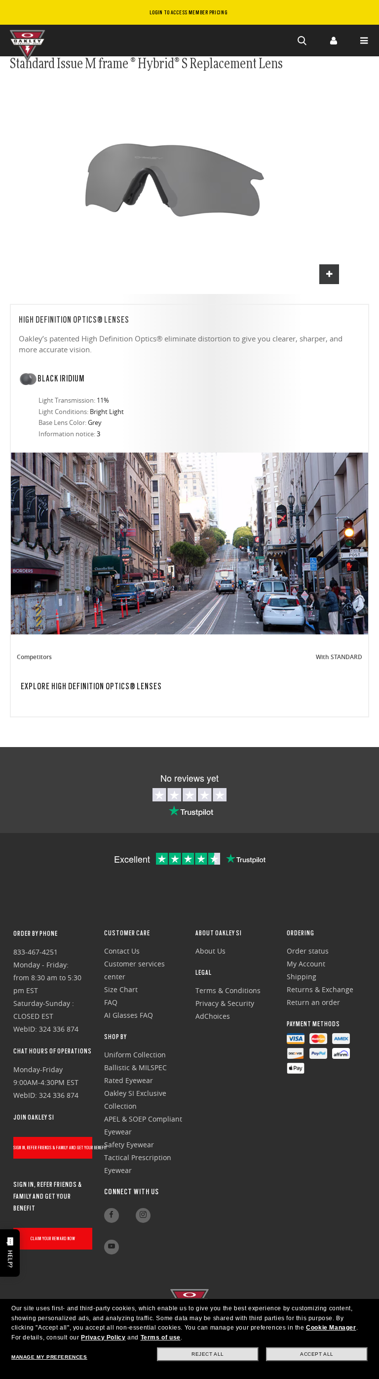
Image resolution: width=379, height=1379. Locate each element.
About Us (210, 951)
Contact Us (122, 951)
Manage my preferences (49, 1357)
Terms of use (161, 1337)
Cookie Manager (331, 1327)
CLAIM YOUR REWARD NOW (53, 1238)
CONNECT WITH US (131, 1191)
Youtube (111, 1247)
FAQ (110, 1002)
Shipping (301, 976)
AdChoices (212, 1016)
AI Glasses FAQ (128, 1015)
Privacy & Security (224, 1003)
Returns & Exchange (320, 989)
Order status (308, 951)
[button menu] (363, 40)
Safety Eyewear (129, 1144)
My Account (306, 963)
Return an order (313, 1002)
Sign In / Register (333, 40)
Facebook (111, 1215)
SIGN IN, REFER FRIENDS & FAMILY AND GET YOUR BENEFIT (53, 1147)
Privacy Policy (103, 1337)
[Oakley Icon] (29, 40)
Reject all (207, 1354)
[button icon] (302, 40)
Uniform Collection (135, 1054)
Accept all (317, 1354)
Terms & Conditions (228, 990)
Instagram (143, 1215)
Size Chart (121, 989)
